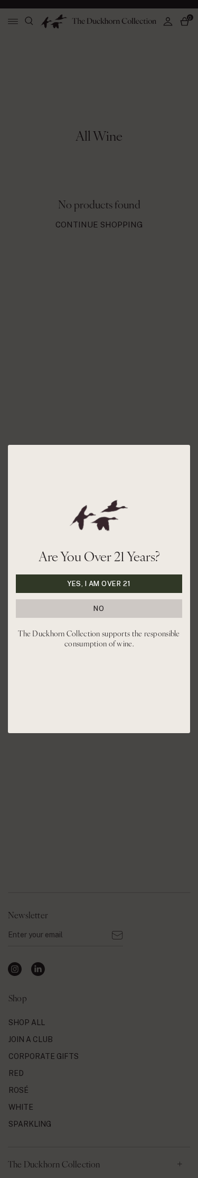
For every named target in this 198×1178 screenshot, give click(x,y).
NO (98, 609)
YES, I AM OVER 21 (99, 584)
